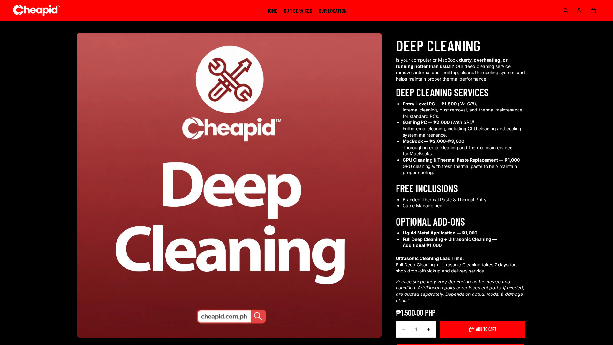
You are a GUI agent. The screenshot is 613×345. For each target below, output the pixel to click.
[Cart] (593, 11)
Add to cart (486, 329)
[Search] (566, 11)
